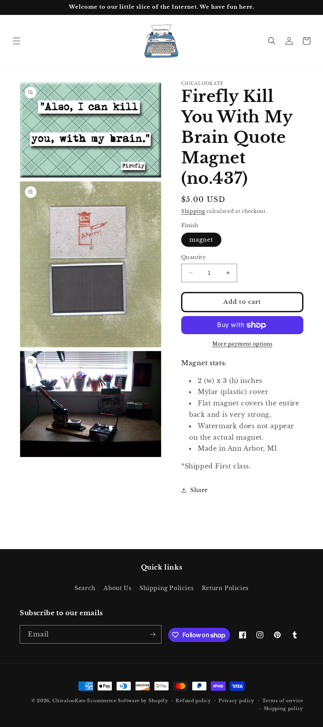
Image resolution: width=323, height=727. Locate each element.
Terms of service (282, 700)
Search (85, 588)
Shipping (193, 211)
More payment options (242, 344)
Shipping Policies (166, 588)
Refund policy (193, 700)
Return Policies (225, 588)
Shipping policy (284, 708)
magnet (201, 239)
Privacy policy (236, 700)
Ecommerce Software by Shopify (127, 700)
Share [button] (199, 490)
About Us (117, 588)
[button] (16, 41)
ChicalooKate (68, 700)
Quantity (193, 257)
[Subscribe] (152, 634)
